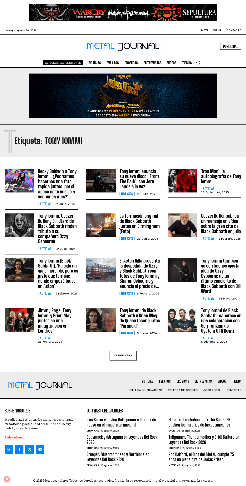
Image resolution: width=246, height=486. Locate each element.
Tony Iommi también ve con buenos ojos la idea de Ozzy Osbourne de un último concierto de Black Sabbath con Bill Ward (221, 276)
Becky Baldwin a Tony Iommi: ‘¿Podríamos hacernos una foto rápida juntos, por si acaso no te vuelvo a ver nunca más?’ (57, 183)
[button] (198, 62)
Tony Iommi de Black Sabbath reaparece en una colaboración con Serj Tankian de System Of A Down (221, 321)
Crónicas (93, 430)
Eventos (174, 430)
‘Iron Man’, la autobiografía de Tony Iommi (221, 176)
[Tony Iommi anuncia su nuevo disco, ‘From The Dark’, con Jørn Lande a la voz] (101, 180)
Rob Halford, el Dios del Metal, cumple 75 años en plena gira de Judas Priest (201, 457)
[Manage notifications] (7, 479)
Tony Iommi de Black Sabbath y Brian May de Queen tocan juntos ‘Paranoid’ (140, 318)
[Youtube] (40, 449)
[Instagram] (9, 449)
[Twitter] (29, 449)
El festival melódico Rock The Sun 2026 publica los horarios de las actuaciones (199, 422)
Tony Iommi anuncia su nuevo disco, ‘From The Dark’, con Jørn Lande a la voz (139, 178)
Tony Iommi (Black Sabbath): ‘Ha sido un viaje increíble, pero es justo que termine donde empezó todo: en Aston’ (58, 273)
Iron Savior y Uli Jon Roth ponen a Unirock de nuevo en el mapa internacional (121, 422)
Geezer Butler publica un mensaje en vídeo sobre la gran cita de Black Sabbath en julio (221, 223)
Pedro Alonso (14, 437)
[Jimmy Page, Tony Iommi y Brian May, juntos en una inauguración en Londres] (19, 320)
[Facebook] (19, 449)
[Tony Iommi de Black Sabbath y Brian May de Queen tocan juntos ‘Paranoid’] (101, 320)
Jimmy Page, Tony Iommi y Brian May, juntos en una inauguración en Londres (55, 321)
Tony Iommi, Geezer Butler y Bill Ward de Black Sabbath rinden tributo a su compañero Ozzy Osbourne (57, 228)
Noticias (46, 204)
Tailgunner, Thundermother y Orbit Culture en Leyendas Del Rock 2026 (204, 439)
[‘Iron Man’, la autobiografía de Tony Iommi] (182, 180)
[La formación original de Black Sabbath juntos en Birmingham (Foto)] (101, 225)
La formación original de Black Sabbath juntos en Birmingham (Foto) (140, 223)
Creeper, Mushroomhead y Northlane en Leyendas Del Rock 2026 (118, 457)
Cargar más (122, 355)
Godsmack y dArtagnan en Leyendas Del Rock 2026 (122, 439)
